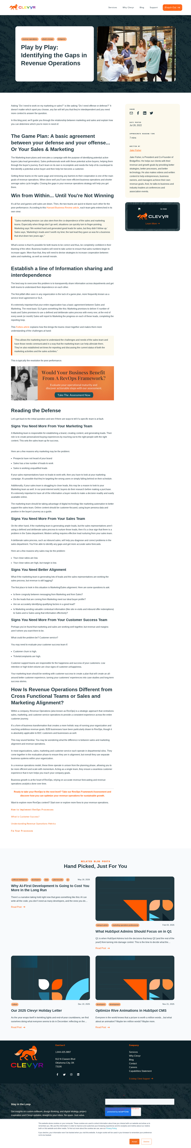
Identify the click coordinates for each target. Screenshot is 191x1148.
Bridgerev (61, 39)
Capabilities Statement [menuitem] (140, 1071)
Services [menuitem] (112, 7)
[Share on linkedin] (144, 113)
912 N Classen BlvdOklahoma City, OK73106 (65, 1063)
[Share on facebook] (138, 113)
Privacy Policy (111, 1128)
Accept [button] (134, 1141)
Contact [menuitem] (133, 1063)
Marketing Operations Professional (125, 925)
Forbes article (23, 327)
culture (14, 1004)
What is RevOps (47, 39)
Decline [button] (146, 1141)
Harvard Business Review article (62, 207)
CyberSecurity (58, 880)
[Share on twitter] (151, 113)
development (115, 1004)
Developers (36, 880)
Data (46, 880)
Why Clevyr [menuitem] (128, 7)
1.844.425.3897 (63, 1052)
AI (68, 880)
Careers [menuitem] (133, 1067)
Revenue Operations (29, 39)
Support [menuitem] (154, 7)
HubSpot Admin (102, 925)
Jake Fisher (135, 150)
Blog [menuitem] (142, 7)
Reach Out (170, 7)
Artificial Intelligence (19, 880)
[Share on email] (131, 113)
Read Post (16, 907)
